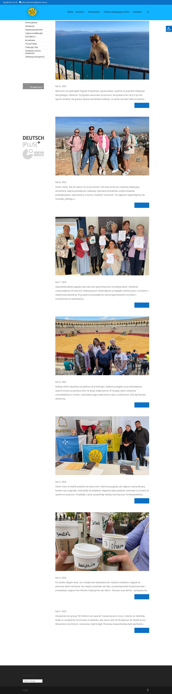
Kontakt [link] (137, 12)
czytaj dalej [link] (141, 105)
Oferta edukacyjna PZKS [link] (116, 12)
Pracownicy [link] (94, 12)
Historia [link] (79, 12)
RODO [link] (70, 12)
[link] (169, 29)
